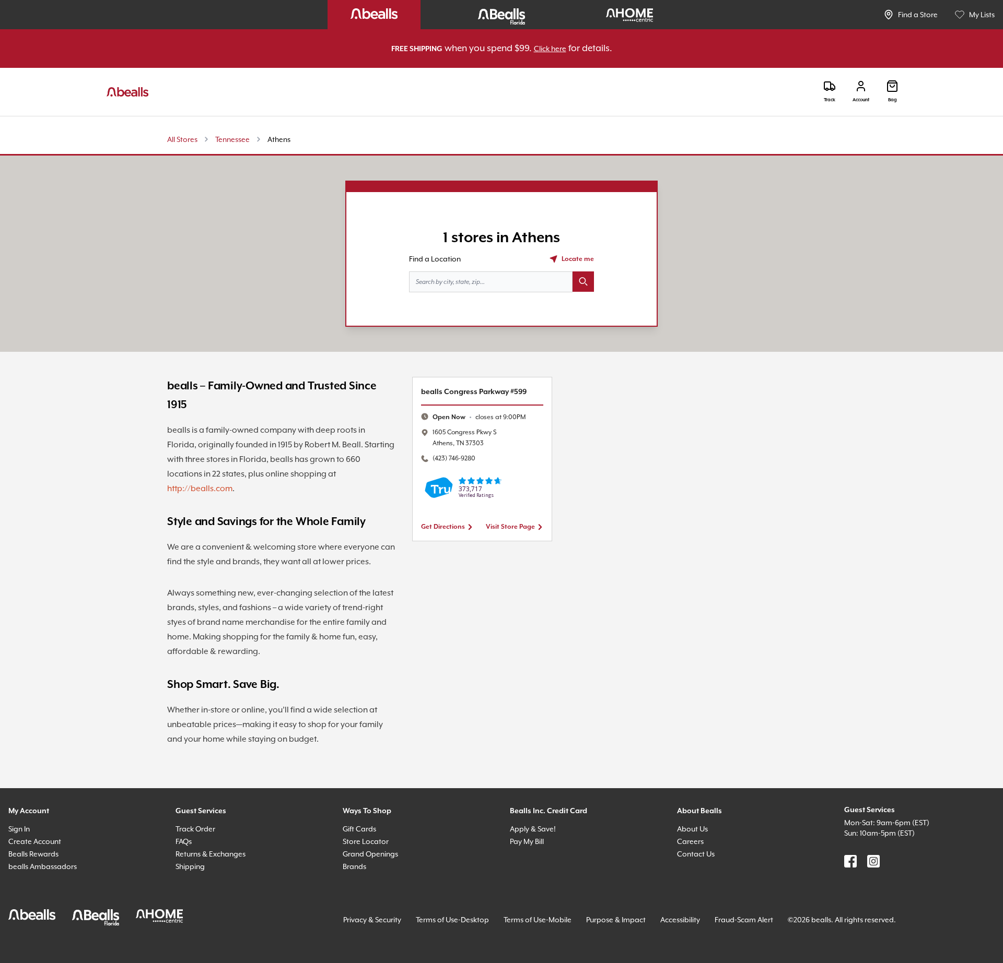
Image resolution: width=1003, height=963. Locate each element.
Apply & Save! (533, 829)
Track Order (195, 829)
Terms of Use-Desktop (452, 920)
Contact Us (696, 854)
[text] (479, 417)
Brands (354, 866)
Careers (690, 841)
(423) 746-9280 (454, 458)
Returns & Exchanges (211, 854)
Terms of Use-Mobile (538, 920)
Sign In (19, 829)
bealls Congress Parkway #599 (474, 392)
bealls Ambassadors (42, 866)
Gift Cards (359, 829)
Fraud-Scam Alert (744, 920)
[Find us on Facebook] (850, 861)
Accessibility (680, 920)
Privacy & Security (372, 920)
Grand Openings (370, 854)
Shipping (190, 866)
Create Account (34, 841)
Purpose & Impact (616, 920)
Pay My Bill (527, 841)
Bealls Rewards (33, 854)
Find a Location (435, 259)
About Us (692, 829)
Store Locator (366, 841)
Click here (550, 48)
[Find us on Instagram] (873, 861)
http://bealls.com (199, 488)
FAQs (184, 841)
